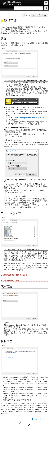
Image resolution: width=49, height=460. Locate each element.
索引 (46, 3)
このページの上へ (40, 419)
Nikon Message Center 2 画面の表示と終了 (30, 118)
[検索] (46, 8)
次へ (28, 424)
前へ (20, 424)
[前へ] (20, 424)
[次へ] (28, 424)
